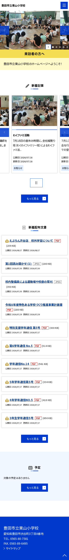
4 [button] (63, 47)
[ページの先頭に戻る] (64, 556)
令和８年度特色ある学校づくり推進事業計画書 (33, 304)
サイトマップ (13, 548)
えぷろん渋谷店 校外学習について (31, 240)
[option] (34, 30)
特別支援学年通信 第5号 (25, 327)
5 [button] (67, 47)
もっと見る (33, 198)
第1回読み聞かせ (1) (18, 263)
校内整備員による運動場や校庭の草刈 (29, 281)
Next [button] (64, 30)
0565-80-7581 (19, 538)
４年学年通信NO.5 (21, 400)
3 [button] (60, 47)
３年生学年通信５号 (21, 418)
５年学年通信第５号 (21, 382)
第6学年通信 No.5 (21, 346)
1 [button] (53, 47)
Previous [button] (4, 30)
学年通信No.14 (19, 364)
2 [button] (56, 47)
